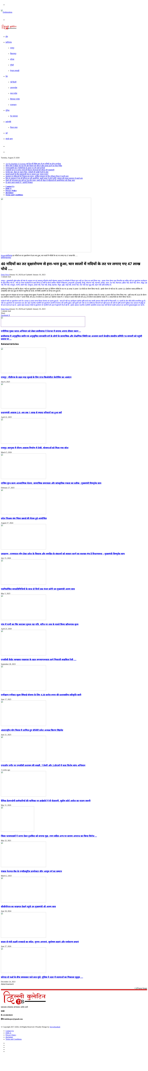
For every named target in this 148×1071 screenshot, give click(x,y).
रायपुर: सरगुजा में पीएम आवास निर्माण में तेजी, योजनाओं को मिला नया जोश (34, 447)
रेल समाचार (14, 116)
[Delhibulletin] (6, 12)
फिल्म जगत (13, 127)
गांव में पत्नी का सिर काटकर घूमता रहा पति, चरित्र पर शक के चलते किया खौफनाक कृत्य (39, 624)
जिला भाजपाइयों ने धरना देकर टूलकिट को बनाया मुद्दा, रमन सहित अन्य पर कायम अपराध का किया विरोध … (49, 835)
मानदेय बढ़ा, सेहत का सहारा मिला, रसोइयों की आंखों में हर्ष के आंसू (27, 172)
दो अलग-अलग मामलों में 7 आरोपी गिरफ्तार (19, 182)
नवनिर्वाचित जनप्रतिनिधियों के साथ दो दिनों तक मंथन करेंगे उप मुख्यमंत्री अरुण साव (38, 588)
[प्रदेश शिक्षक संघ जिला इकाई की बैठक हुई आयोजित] (23, 514)
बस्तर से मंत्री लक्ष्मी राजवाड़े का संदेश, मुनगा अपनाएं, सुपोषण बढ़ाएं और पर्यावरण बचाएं (40, 941)
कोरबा (12, 59)
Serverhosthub (55, 1027)
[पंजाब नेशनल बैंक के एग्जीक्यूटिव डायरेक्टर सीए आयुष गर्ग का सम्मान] (23, 866)
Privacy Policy (11, 191)
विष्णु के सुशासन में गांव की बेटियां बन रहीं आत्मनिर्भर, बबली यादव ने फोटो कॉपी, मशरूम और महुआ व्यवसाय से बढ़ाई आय (44, 178)
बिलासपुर (13, 54)
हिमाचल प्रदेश (15, 99)
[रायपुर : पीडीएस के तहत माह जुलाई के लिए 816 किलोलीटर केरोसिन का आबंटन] (23, 372)
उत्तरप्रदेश (13, 88)
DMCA (8, 189)
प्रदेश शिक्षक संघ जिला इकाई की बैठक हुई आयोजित (24, 518)
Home (3, 256)
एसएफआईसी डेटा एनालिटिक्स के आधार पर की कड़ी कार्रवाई (25, 168)
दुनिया (7, 110)
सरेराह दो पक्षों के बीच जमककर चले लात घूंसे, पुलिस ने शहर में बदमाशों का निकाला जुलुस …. (42, 977)
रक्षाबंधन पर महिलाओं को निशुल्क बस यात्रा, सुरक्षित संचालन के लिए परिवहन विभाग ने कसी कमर (37, 176)
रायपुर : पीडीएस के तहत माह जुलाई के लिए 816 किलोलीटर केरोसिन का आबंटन (36, 377)
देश (7, 76)
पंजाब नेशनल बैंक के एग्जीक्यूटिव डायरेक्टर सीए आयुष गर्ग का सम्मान (31, 871)
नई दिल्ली (13, 82)
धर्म (7, 133)
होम (7, 37)
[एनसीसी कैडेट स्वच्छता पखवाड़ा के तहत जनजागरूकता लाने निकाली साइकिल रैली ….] (23, 655)
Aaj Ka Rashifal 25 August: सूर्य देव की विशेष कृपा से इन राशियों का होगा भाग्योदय (33, 164)
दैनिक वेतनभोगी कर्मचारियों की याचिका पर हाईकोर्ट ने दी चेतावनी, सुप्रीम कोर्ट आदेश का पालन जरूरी (46, 800)
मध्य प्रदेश (13, 93)
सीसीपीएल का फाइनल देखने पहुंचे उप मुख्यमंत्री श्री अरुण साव (28, 906)
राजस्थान (13, 105)
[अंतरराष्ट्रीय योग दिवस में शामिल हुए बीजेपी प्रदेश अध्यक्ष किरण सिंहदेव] (23, 725)
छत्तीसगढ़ (9, 42)
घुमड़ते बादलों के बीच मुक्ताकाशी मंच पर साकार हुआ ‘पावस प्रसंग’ (27, 174)
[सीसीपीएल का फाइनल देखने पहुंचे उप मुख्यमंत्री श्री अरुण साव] (23, 902)
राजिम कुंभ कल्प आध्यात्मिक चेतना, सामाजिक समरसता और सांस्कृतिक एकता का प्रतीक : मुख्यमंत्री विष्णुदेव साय (51, 483)
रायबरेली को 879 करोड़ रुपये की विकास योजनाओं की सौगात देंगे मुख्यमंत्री (30, 170)
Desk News (5, 275)
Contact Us (10, 186)
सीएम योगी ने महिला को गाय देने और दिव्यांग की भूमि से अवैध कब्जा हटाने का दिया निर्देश (34, 166)
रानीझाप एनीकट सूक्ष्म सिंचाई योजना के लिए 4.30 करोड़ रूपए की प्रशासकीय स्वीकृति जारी (41, 694)
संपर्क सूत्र (9, 139)
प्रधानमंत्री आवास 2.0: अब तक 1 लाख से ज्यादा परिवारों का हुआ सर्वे (31, 412)
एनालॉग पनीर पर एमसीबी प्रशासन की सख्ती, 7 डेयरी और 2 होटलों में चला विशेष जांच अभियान (43, 765)
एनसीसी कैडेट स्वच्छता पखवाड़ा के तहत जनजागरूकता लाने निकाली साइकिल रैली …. (38, 659)
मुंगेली (12, 65)
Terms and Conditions (14, 195)
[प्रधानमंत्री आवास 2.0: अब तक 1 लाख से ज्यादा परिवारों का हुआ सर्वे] (23, 408)
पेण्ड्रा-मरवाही (14, 71)
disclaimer (10, 193)
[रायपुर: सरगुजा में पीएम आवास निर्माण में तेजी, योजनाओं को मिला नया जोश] (23, 443)
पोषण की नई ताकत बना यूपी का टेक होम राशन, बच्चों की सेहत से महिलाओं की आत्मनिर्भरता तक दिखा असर (40, 180)
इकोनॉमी (8, 122)
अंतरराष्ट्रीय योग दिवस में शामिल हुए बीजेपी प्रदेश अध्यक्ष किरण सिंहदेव (32, 730)
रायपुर (12, 48)
